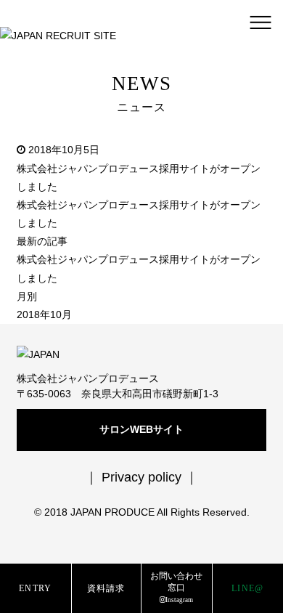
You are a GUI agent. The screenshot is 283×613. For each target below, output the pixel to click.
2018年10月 (44, 314)
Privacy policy (141, 477)
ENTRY (35, 588)
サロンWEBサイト (141, 429)
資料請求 (106, 588)
